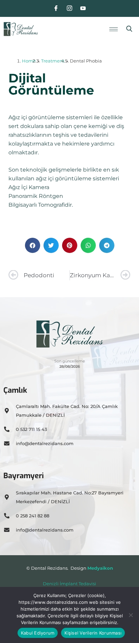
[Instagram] (69, 8)
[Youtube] (83, 8)
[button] (129, 29)
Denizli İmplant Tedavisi (69, 583)
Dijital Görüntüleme (51, 84)
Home (29, 60)
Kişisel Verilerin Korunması (92, 633)
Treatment (52, 60)
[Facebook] (56, 8)
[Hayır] (130, 615)
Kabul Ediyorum (38, 633)
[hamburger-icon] (113, 29)
